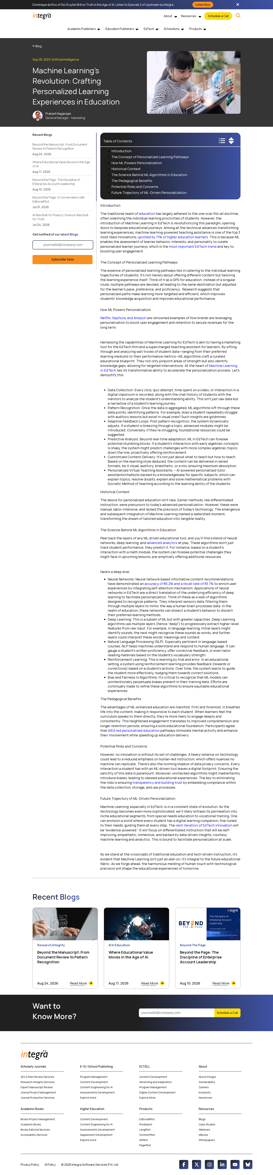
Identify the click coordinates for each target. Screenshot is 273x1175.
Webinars (204, 1129)
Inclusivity (205, 1092)
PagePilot (145, 1145)
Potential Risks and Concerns (135, 186)
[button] (238, 16)
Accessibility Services (34, 1135)
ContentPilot (147, 1135)
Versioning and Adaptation (155, 1082)
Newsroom (205, 1097)
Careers (204, 1087)
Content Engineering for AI (96, 1087)
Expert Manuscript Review (37, 1087)
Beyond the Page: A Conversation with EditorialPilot (58, 202)
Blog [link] (37, 46)
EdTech (149, 29)
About (168, 16)
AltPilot (143, 1140)
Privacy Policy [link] (30, 1165)
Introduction (121, 151)
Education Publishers (119, 29)
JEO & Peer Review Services (37, 1077)
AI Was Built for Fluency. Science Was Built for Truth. (60, 220)
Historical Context (126, 169)
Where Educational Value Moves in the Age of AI (61, 167)
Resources (188, 16)
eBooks (203, 1135)
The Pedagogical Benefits (132, 180)
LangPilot (145, 1129)
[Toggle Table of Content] (228, 144)
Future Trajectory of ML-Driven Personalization (149, 192)
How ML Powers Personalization (137, 163)
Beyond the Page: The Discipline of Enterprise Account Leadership (56, 184)
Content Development (94, 1082)
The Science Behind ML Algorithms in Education (149, 174)
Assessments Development (97, 1092)
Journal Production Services (38, 1097)
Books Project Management (38, 1119)
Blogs (202, 1119)
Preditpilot (145, 1124)
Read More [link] (81, 983)
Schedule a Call (218, 16)
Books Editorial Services (36, 1129)
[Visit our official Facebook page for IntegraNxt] (183, 1164)
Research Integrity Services (38, 1082)
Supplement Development (96, 1135)
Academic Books (31, 1124)
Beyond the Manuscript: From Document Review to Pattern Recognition (59, 149)
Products (195, 29)
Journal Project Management (38, 1092)
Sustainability (207, 1082)
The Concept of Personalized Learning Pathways (150, 157)
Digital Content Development (157, 1092)
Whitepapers (207, 1140)
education (147, 213)
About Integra (207, 1077)
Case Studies (207, 1124)
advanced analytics (162, 542)
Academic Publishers (81, 29)
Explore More (88, 1097)
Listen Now (202, 5)
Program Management (94, 1077)
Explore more (88, 1140)
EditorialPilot (147, 1119)
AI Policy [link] (50, 1165)
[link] (238, 16)
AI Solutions (172, 29)
